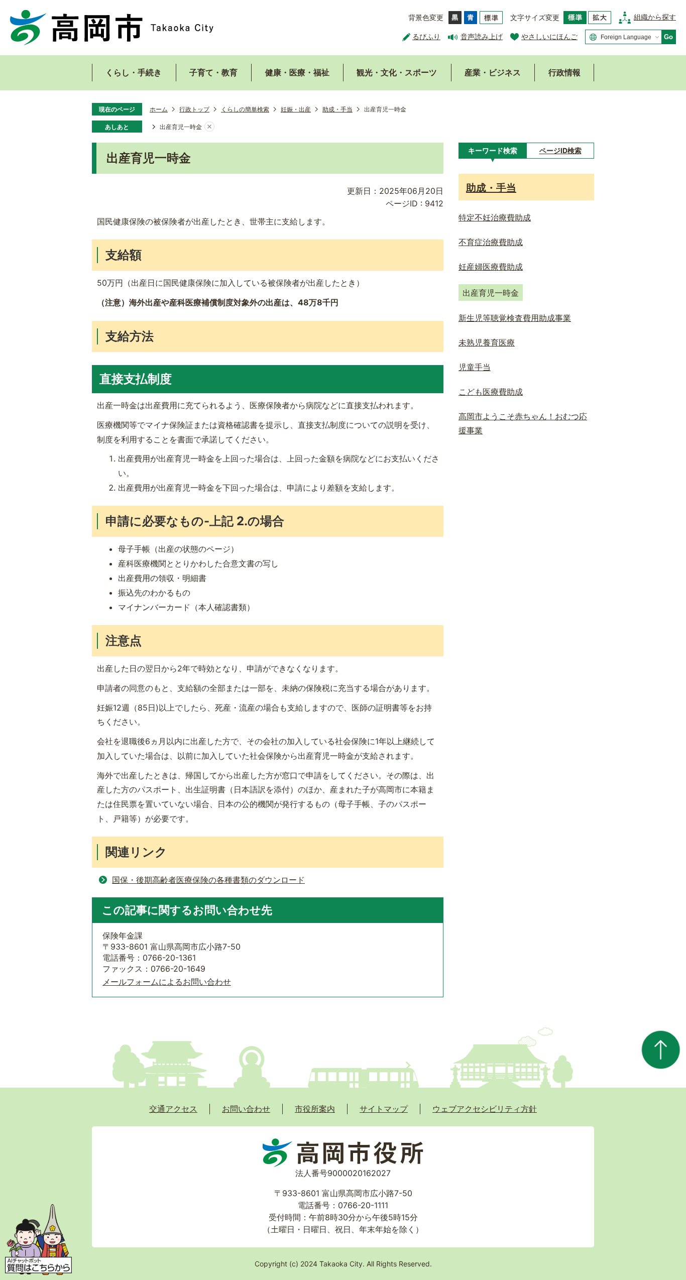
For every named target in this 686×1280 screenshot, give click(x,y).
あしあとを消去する (209, 127)
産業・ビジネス (493, 72)
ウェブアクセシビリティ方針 (484, 1109)
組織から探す (655, 17)
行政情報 (564, 72)
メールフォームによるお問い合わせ (166, 982)
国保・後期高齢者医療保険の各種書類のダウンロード (208, 880)
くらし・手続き (133, 72)
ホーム (159, 109)
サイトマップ (384, 1109)
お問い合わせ (246, 1109)
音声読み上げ (482, 36)
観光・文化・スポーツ (397, 72)
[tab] (492, 151)
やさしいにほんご (549, 36)
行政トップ (194, 109)
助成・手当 (337, 109)
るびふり (426, 36)
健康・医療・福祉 (297, 72)
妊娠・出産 (296, 109)
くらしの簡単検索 (245, 109)
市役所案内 (315, 1109)
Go (668, 37)
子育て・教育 (213, 72)
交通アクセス (173, 1109)
